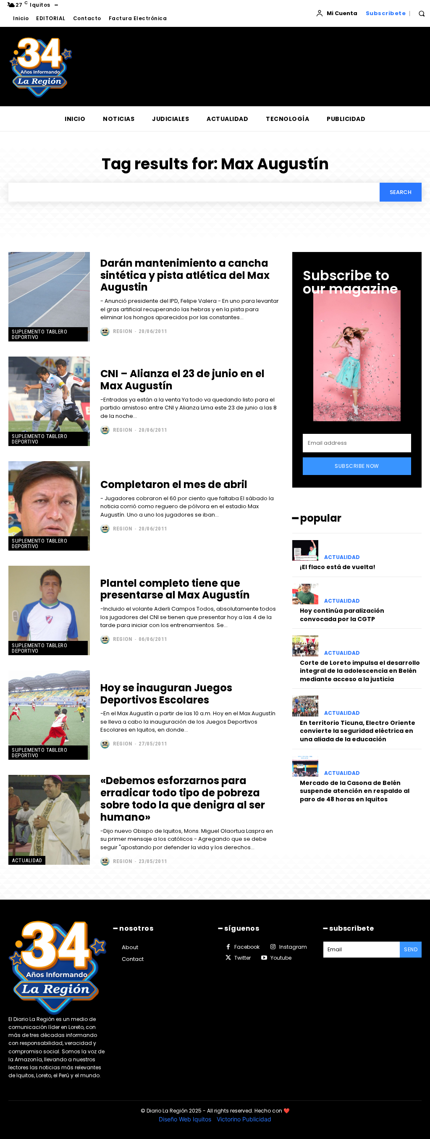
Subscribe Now (357, 466)
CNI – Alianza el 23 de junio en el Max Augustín (182, 380)
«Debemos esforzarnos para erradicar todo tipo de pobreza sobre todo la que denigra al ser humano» (182, 799)
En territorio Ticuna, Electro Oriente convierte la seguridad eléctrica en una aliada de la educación (357, 731)
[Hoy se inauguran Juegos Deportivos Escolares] (49, 715)
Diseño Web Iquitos (186, 1119)
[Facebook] (228, 947)
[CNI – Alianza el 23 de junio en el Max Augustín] (49, 401)
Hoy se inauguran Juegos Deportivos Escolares (166, 694)
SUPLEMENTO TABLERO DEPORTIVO (39, 334)
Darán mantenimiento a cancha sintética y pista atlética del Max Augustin (185, 275)
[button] (421, 13)
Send (410, 949)
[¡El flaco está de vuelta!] (305, 550)
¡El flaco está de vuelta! (337, 567)
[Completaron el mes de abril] (49, 506)
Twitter (242, 957)
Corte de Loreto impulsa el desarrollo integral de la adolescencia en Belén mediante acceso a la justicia (360, 671)
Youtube (280, 957)
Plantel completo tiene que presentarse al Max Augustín (175, 589)
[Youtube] (263, 958)
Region (122, 331)
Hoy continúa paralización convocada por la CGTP (342, 614)
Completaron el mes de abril (173, 484)
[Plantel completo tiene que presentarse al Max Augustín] (49, 610)
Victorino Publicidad (244, 1119)
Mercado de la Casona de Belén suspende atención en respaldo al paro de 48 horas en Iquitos (354, 791)
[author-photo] (106, 331)
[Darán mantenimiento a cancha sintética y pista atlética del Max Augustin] (49, 296)
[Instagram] (272, 947)
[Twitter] (228, 958)
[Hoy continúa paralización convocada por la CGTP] (305, 594)
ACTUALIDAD (27, 860)
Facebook (247, 946)
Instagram (293, 946)
